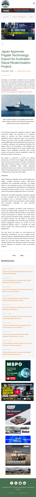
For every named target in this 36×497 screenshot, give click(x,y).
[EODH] (18, 414)
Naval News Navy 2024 (24, 71)
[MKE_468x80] (18, 36)
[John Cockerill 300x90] (18, 471)
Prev (14, 255)
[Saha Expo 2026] (18, 25)
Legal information (23, 492)
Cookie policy (11, 492)
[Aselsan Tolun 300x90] (18, 439)
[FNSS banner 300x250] (18, 455)
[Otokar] (18, 430)
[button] (34, 3)
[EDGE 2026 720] (18, 10)
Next (21, 255)
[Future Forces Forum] (18, 31)
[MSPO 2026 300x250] (18, 370)
